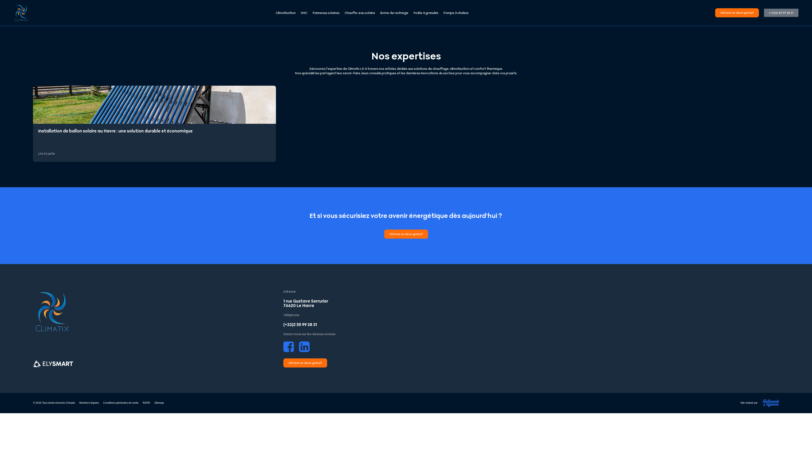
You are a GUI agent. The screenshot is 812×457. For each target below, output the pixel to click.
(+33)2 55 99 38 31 (300, 325)
